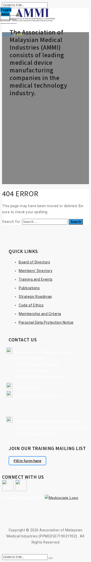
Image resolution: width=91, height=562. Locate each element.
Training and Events (36, 279)
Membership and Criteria (40, 314)
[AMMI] (45, 15)
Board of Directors (34, 262)
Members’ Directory (35, 271)
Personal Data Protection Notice (46, 322)
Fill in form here (27, 460)
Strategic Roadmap (35, 297)
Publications (29, 288)
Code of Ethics (31, 305)
